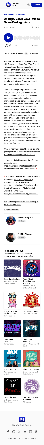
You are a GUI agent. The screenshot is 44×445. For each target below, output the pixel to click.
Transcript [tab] (34, 53)
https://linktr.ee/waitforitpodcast (17, 166)
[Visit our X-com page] (19, 431)
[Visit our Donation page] (36, 431)
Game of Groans (10, 397)
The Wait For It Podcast (15, 5)
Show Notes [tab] (9, 53)
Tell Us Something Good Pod (30, 398)
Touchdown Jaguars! (28, 340)
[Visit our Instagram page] (13, 431)
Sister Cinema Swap (31, 369)
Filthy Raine (8, 339)
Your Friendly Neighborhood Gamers (29, 281)
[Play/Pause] (8, 37)
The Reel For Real (30, 311)
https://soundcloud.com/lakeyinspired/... (21, 185)
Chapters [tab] (21, 53)
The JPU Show (10, 369)
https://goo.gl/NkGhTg (23, 179)
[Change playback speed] (15, 45)
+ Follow (36, 5)
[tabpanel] (22, 136)
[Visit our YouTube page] (25, 431)
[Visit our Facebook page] (8, 431)
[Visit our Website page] (30, 431)
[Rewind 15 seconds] (6, 45)
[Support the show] (28, 4)
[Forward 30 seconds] (10, 45)
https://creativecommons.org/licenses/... (21, 193)
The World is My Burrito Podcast (10, 312)
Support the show (11, 209)
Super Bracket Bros (12, 279)
